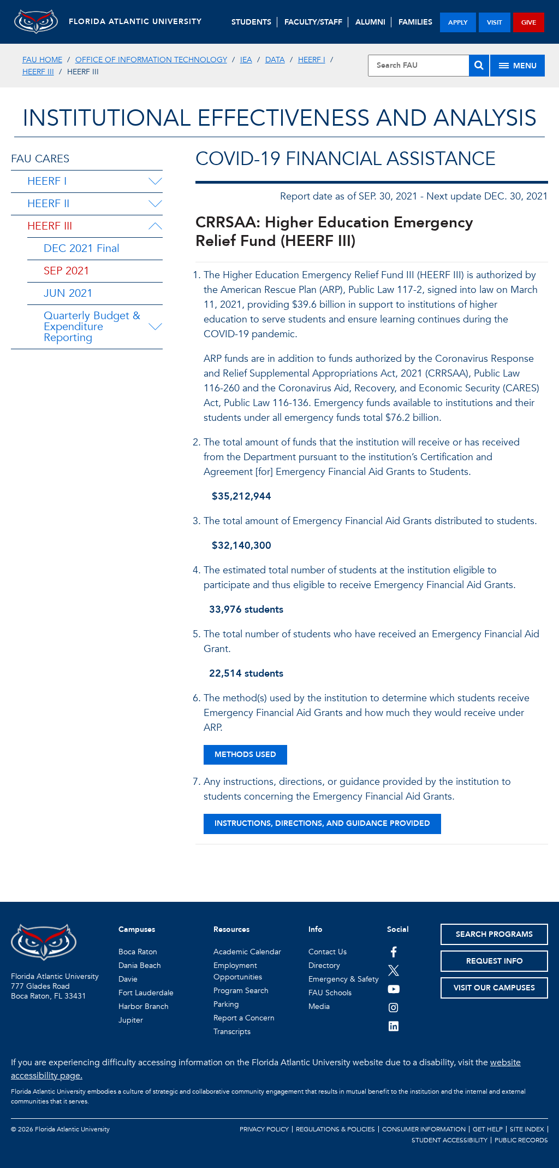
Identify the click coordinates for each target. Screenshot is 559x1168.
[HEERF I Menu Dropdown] (155, 181)
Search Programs (494, 934)
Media (319, 1006)
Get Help (488, 1129)
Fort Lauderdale (146, 993)
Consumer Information (424, 1129)
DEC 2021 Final (82, 248)
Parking (226, 1004)
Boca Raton (137, 952)
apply (458, 22)
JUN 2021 (68, 293)
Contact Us (327, 952)
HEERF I (311, 60)
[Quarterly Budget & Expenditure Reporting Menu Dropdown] (157, 327)
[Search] (479, 66)
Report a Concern (244, 1018)
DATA (275, 60)
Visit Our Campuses (494, 988)
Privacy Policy (264, 1129)
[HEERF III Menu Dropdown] (155, 226)
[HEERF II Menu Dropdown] (155, 204)
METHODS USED (245, 754)
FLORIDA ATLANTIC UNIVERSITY (135, 21)
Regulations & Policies (335, 1129)
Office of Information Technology (151, 60)
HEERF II (48, 203)
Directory (324, 965)
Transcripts (232, 1031)
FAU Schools (330, 993)
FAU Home (42, 60)
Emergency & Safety (343, 979)
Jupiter (130, 1020)
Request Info (494, 961)
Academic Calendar (247, 952)
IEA (246, 60)
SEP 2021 (67, 270)
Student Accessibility (449, 1140)
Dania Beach (139, 965)
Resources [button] (231, 929)
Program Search (241, 990)
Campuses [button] (136, 929)
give (528, 22)
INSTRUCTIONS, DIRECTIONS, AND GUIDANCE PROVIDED (322, 823)
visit (494, 22)
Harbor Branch (143, 1006)
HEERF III (38, 72)
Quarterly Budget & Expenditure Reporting (92, 326)
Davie (128, 979)
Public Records (521, 1140)
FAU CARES (40, 158)
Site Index (527, 1129)
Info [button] (315, 929)
